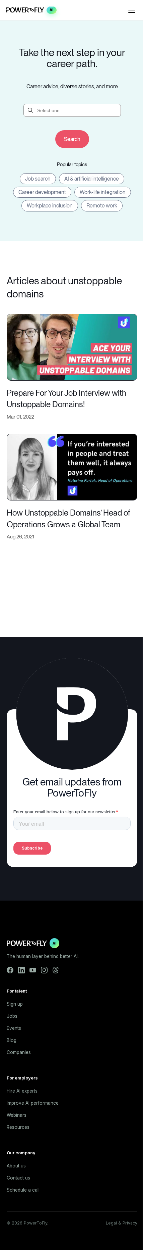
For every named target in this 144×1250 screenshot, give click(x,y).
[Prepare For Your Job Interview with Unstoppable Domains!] (72, 346)
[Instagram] (44, 970)
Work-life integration (103, 192)
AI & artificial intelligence (91, 179)
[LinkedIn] (21, 970)
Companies (19, 1052)
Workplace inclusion (50, 205)
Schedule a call (23, 1190)
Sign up (15, 1004)
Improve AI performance (33, 1103)
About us (16, 1165)
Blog (11, 1040)
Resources (18, 1127)
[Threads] (55, 970)
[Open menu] (132, 10)
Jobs (12, 1016)
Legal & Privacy (121, 1222)
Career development (42, 192)
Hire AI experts (22, 1091)
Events (14, 1028)
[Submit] (72, 139)
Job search (38, 179)
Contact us (18, 1178)
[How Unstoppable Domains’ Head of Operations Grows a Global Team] (72, 466)
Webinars (16, 1115)
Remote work (101, 205)
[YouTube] (32, 970)
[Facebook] (10, 970)
